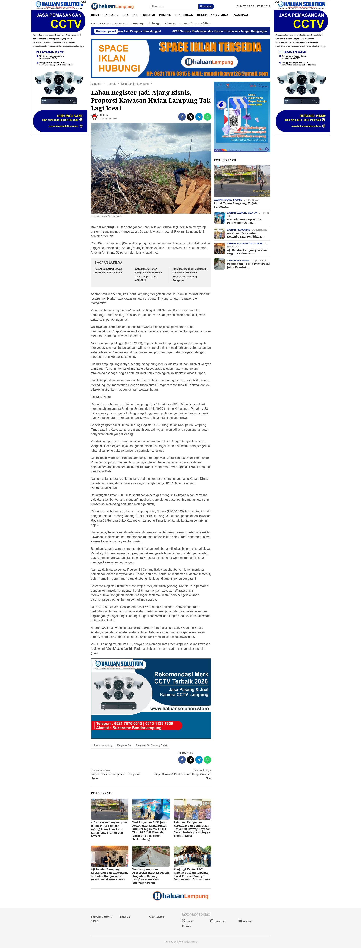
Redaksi (125, 917)
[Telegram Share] (199, 117)
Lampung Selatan (247, 213)
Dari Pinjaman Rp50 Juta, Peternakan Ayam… (244, 221)
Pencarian (206, 6)
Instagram (219, 921)
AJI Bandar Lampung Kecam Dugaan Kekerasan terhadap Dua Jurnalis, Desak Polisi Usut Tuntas (109, 874)
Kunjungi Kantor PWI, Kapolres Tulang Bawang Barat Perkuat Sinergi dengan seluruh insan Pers (192, 874)
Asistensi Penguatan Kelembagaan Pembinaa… (245, 234)
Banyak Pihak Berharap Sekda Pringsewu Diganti (115, 774)
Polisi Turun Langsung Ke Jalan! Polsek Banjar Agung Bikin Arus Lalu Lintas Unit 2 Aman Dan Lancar (109, 829)
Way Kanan (243, 260)
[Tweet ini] (190, 117)
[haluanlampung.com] (112, 6)
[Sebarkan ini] (182, 117)
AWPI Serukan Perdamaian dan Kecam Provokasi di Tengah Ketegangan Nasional (180, 31)
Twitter (189, 921)
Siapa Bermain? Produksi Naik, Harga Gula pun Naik (183, 774)
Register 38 (124, 745)
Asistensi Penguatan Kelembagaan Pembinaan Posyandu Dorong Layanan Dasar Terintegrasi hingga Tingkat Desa (192, 829)
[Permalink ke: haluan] (94, 116)
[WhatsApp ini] (207, 117)
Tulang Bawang (233, 200)
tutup (83, 2)
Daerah (218, 200)
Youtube (247, 921)
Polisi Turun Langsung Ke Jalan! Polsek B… (237, 204)
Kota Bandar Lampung (250, 243)
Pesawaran (243, 230)
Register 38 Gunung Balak (151, 745)
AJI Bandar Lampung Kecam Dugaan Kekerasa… (247, 251)
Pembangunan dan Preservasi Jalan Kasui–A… (248, 265)
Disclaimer (156, 917)
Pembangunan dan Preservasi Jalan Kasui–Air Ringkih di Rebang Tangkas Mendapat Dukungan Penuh (150, 876)
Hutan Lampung (102, 745)
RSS (188, 926)
